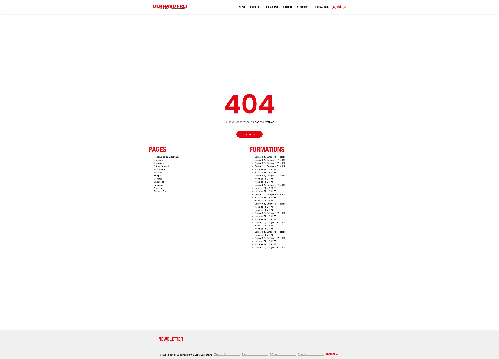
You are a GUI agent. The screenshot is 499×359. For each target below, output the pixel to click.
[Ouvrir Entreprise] (310, 7)
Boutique (158, 160)
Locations (158, 185)
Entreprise (159, 182)
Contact (158, 178)
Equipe (157, 175)
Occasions (159, 188)
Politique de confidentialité (166, 157)
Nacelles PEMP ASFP (265, 169)
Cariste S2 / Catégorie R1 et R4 (270, 157)
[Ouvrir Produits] (261, 7)
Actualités (159, 163)
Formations (159, 169)
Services (158, 172)
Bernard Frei (160, 191)
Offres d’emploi (161, 166)
